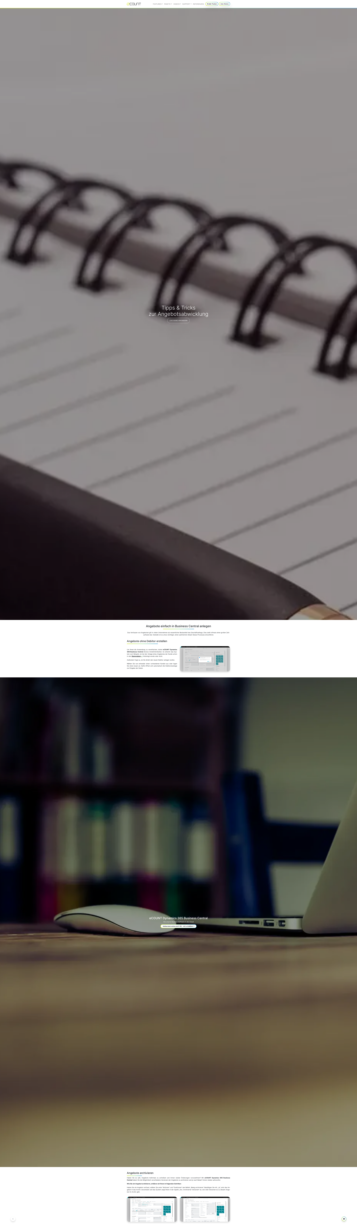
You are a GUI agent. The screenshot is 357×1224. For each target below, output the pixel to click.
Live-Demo (225, 4)
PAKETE (167, 4)
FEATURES (157, 4)
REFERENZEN (198, 4)
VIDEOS (176, 4)
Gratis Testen (212, 4)
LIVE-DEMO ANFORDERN (178, 320)
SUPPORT (186, 4)
